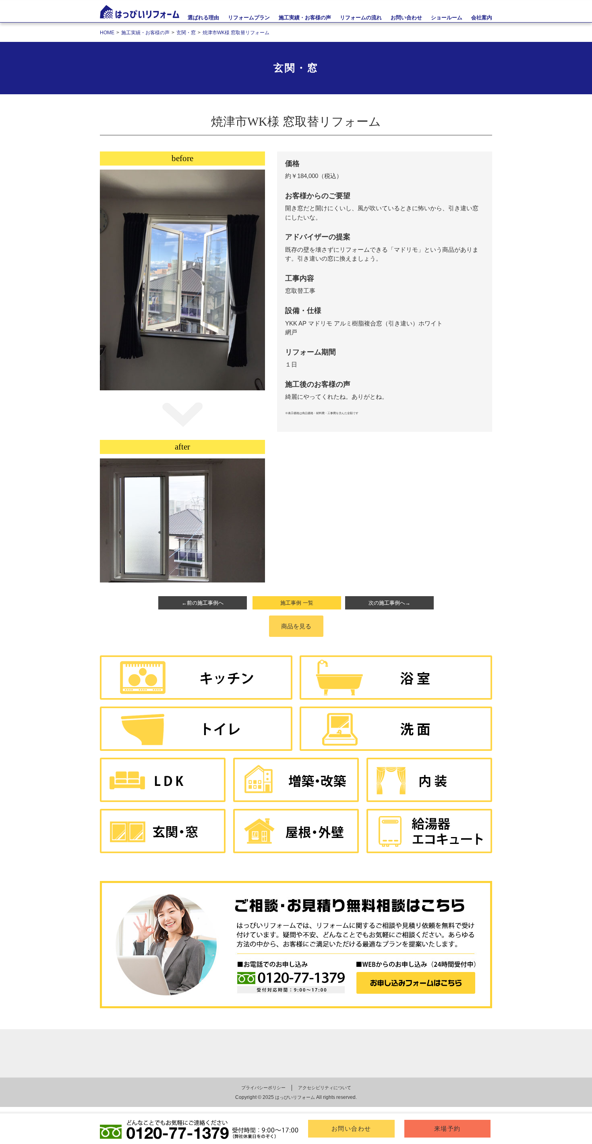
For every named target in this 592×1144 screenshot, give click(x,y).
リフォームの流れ (361, 18)
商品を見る (296, 626)
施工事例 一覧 (296, 603)
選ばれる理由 (203, 18)
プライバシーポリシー (263, 1087)
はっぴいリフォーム (295, 1097)
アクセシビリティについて (324, 1087)
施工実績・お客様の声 (305, 18)
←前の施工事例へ (203, 603)
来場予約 (447, 1128)
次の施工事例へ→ (389, 603)
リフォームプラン (249, 18)
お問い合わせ (351, 1128)
